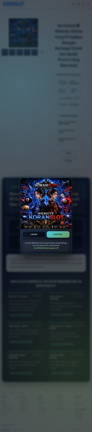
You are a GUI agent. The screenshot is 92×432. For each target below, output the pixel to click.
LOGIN (34, 234)
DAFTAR (58, 234)
